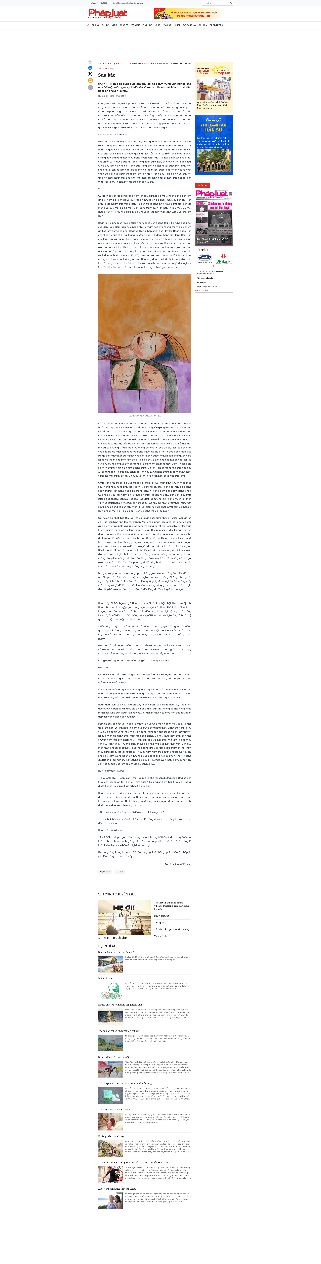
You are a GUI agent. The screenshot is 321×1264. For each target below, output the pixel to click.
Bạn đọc (203, 25)
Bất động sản (189, 25)
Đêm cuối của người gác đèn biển (116, 952)
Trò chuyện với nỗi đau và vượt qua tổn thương (125, 1083)
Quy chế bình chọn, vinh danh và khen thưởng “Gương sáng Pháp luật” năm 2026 (212, 105)
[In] (90, 87)
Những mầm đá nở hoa (111, 1136)
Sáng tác (114, 63)
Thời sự (95, 25)
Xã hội (157, 25)
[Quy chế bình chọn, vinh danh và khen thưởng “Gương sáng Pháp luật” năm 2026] (214, 88)
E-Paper (203, 185)
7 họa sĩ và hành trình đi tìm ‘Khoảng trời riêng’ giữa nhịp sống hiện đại (171, 905)
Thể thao (187, 63)
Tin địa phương (216, 25)
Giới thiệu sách (164, 63)
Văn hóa (167, 25)
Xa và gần (159, 922)
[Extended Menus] (227, 25)
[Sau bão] (108, 13)
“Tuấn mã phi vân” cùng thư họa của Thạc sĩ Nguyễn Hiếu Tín (133, 1162)
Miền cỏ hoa (105, 978)
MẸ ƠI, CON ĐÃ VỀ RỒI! (112, 938)
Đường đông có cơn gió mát (113, 1057)
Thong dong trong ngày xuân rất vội (118, 1030)
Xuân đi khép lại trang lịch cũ (114, 1109)
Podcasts (135, 25)
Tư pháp (105, 25)
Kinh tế (177, 25)
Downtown (219, 271)
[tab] (213, 266)
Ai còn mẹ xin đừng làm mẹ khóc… (117, 1188)
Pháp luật (147, 25)
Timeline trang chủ (106, 69)
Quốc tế (124, 25)
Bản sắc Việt (136, 63)
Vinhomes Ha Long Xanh (206, 278)
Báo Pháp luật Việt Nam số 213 (212, 239)
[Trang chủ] (88, 25)
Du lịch (146, 63)
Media (114, 25)
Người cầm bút (161, 915)
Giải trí (153, 63)
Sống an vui (177, 63)
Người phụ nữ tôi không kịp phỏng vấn (120, 1004)
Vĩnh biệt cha (161, 936)
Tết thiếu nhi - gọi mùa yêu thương (171, 929)
